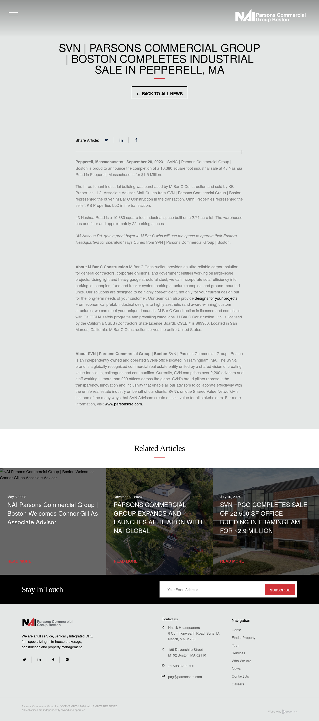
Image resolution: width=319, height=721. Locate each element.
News (236, 668)
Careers (238, 683)
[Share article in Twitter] (106, 140)
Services (238, 652)
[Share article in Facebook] (136, 140)
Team (236, 645)
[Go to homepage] (270, 16)
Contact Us (240, 676)
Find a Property (243, 637)
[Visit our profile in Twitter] (24, 659)
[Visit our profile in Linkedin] (39, 659)
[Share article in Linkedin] (121, 140)
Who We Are (241, 660)
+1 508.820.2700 (181, 665)
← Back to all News (159, 93)
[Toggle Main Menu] (13, 15)
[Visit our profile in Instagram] (67, 659)
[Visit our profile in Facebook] (53, 659)
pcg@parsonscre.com (185, 676)
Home (236, 629)
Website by (275, 711)
